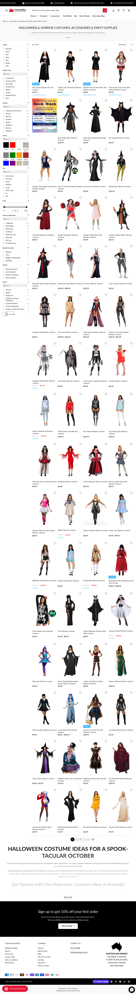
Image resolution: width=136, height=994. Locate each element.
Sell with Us (41, 963)
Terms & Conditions (11, 960)
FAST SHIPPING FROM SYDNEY (102, 3)
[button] (6, 10)
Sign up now (67, 926)
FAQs (39, 954)
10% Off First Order (44, 957)
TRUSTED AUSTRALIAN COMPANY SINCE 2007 (67, 3)
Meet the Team (42, 951)
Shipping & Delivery (11, 948)
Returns (7, 951)
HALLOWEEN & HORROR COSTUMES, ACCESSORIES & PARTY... (29, 21)
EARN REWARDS (37, 3)
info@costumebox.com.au (79, 952)
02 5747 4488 (75, 948)
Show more (68, 897)
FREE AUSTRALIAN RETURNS (13, 3)
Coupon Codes (10, 957)
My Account (9, 954)
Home (6, 21)
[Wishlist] (123, 10)
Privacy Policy (9, 963)
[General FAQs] (118, 10)
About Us (41, 948)
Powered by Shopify (27, 981)
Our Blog (41, 960)
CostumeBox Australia (15, 981)
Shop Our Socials (43, 966)
